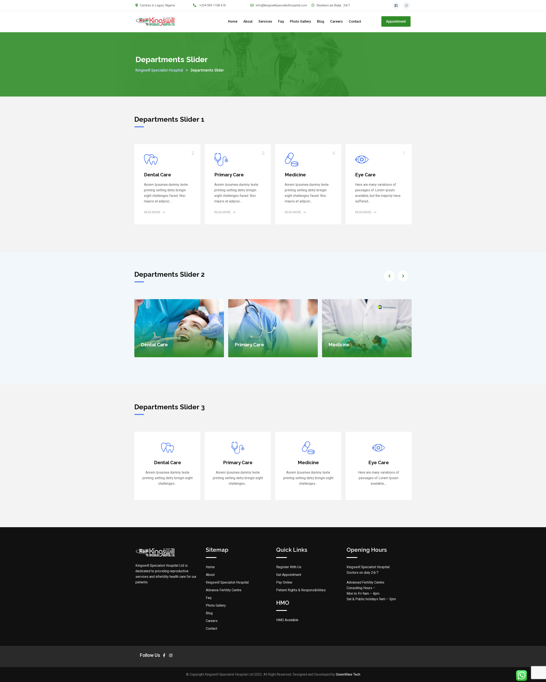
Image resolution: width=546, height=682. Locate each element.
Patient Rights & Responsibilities (301, 590)
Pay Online (284, 582)
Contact (355, 21)
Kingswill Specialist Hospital (227, 582)
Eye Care (365, 174)
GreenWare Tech (348, 674)
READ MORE (152, 212)
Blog (320, 21)
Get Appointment (288, 575)
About (248, 21)
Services (265, 21)
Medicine (295, 174)
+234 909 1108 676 (212, 5)
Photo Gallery (300, 21)
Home (232, 21)
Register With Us (288, 567)
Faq (281, 21)
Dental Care (157, 174)
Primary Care (229, 174)
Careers (336, 21)
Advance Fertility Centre (223, 590)
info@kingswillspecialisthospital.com (281, 5)
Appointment (396, 21)
